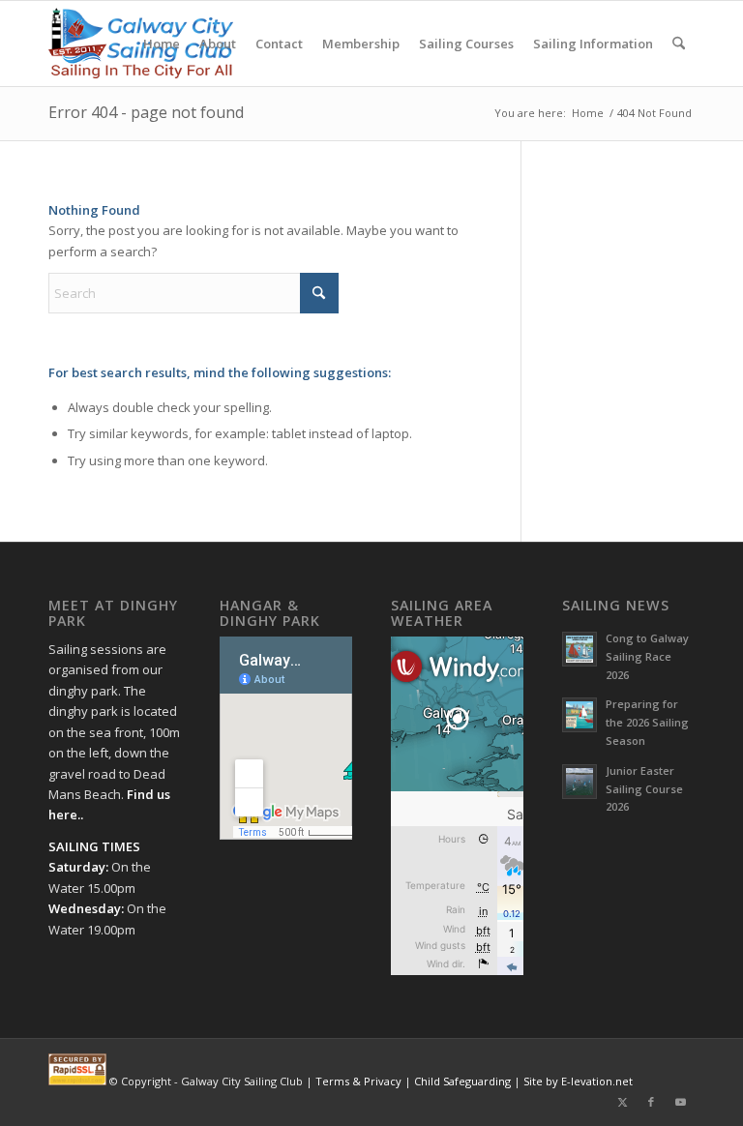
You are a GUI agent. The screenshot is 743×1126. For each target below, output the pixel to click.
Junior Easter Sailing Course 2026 (644, 789)
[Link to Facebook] (651, 1101)
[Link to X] (622, 1101)
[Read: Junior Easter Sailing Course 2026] (579, 781)
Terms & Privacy (358, 1081)
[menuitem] (162, 43)
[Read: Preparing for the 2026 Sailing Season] (579, 714)
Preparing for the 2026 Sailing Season (647, 722)
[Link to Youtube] (680, 1101)
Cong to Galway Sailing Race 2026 (647, 656)
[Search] (679, 43)
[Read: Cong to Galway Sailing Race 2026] (579, 649)
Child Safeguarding (462, 1081)
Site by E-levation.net (578, 1081)
